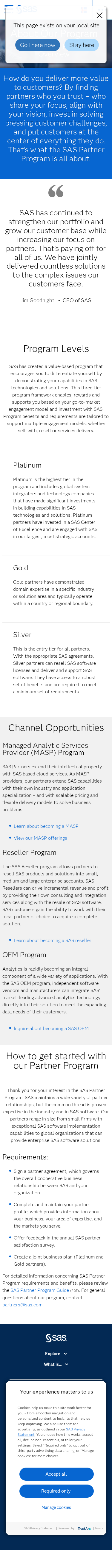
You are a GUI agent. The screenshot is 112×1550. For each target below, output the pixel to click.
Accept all (56, 1474)
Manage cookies (56, 1507)
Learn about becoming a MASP (46, 826)
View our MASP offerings (40, 838)
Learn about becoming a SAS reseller (52, 940)
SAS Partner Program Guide (39, 1290)
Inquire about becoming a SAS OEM (51, 1028)
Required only (56, 1491)
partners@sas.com (22, 1305)
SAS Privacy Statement (39, 1528)
